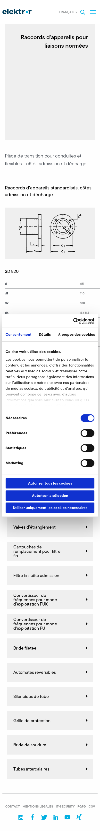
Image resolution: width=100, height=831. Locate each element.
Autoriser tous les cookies (50, 483)
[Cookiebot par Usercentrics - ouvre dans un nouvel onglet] (73, 321)
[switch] (87, 433)
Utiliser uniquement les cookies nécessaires (50, 507)
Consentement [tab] (19, 334)
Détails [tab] (45, 334)
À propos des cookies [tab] (76, 334)
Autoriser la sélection (50, 495)
